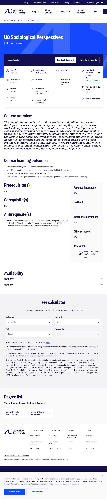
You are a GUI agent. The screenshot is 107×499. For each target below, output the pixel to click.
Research (70, 430)
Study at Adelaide (36, 430)
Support (89, 435)
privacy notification (46, 481)
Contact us (78, 3)
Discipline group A (93, 80)
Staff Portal (55, 3)
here (48, 343)
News (69, 448)
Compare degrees (93, 3)
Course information (13, 60)
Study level (58, 317)
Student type (10, 317)
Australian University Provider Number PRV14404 (22, 459)
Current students (39, 3)
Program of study (60, 329)
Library (25, 3)
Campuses (52, 435)
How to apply (34, 435)
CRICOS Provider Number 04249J (55, 459)
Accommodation (54, 448)
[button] (102, 475)
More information (37, 491)
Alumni (70, 442)
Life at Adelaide (54, 430)
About (88, 430)
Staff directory (91, 442)
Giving (66, 3)
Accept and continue (15, 491)
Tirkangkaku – (16, 455)
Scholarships (34, 448)
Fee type (8, 329)
